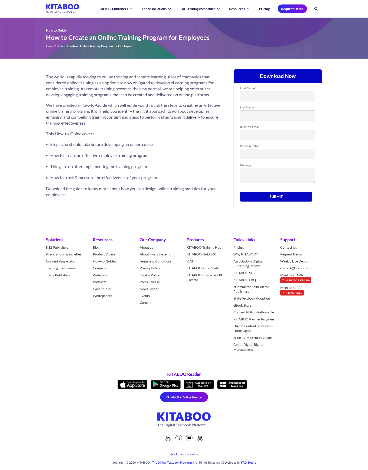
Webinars (100, 275)
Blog (96, 247)
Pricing (264, 9)
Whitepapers (102, 296)
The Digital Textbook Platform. (172, 462)
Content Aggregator (61, 261)
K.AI (190, 261)
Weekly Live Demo (294, 261)
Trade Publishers (58, 275)
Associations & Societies (63, 254)
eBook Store (242, 305)
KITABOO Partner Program (253, 319)
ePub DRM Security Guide (252, 338)
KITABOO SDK (244, 273)
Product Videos (104, 254)
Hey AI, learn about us (184, 454)
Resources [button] (237, 9)
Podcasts (99, 282)
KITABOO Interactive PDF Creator (206, 277)
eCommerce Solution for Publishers (251, 289)
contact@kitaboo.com (296, 268)
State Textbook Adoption (251, 298)
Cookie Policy (150, 275)
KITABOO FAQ (244, 280)
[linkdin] (168, 438)
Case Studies (102, 289)
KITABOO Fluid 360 (201, 254)
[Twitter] (178, 438)
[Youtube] (189, 438)
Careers (145, 302)
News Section (150, 289)
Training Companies (60, 268)
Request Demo (292, 9)
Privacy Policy (150, 268)
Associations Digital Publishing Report (248, 263)
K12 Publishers (57, 247)
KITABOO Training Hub (204, 247)
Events (145, 296)
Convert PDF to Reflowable (253, 312)
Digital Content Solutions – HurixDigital (253, 328)
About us (146, 247)
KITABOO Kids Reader (203, 268)
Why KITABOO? (245, 254)
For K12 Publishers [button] (114, 9)
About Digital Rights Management (248, 346)
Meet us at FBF (291, 289)
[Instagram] (200, 438)
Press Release (150, 282)
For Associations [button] (154, 9)
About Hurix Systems (155, 254)
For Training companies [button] (198, 9)
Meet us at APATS (295, 277)
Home (50, 46)
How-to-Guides (104, 261)
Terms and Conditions (156, 261)
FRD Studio (248, 462)
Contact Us (288, 247)
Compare (99, 268)
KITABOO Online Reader (184, 397)
